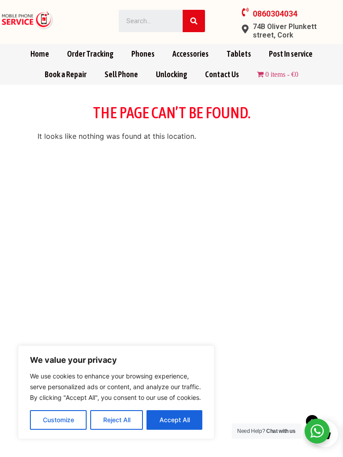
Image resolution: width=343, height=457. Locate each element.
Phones (143, 53)
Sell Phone (121, 74)
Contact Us (222, 74)
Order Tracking (90, 53)
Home (39, 53)
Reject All (116, 420)
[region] (116, 392)
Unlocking (171, 74)
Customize (58, 420)
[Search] (194, 21)
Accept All (174, 420)
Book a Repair (66, 74)
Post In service (291, 53)
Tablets (238, 53)
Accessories (190, 53)
